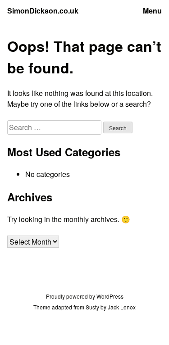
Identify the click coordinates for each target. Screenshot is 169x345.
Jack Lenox (122, 307)
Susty (92, 307)
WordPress (109, 296)
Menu (152, 10)
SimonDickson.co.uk (42, 10)
